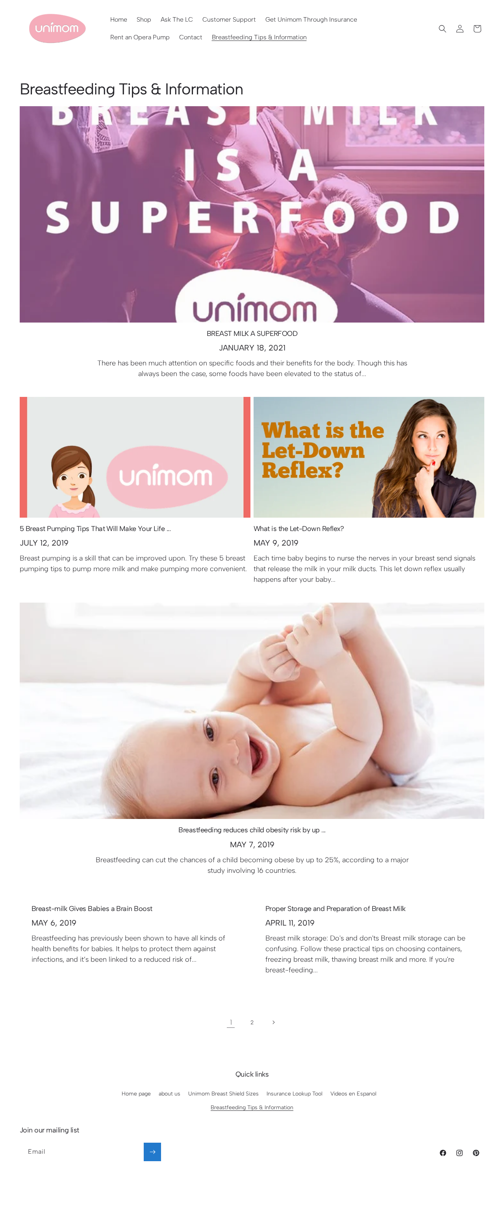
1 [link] (231, 1022)
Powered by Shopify (277, 1202)
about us (169, 1093)
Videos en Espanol (353, 1093)
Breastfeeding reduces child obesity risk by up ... (251, 830)
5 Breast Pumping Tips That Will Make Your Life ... (95, 528)
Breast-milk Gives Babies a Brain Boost (92, 908)
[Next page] (273, 1022)
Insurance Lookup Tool (294, 1093)
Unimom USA (239, 1202)
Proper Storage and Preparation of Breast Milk (335, 908)
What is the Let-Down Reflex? (299, 528)
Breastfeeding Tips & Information (252, 1107)
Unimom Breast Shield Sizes (223, 1093)
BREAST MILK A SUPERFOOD (252, 333)
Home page (136, 1093)
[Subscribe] (152, 1152)
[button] (442, 28)
